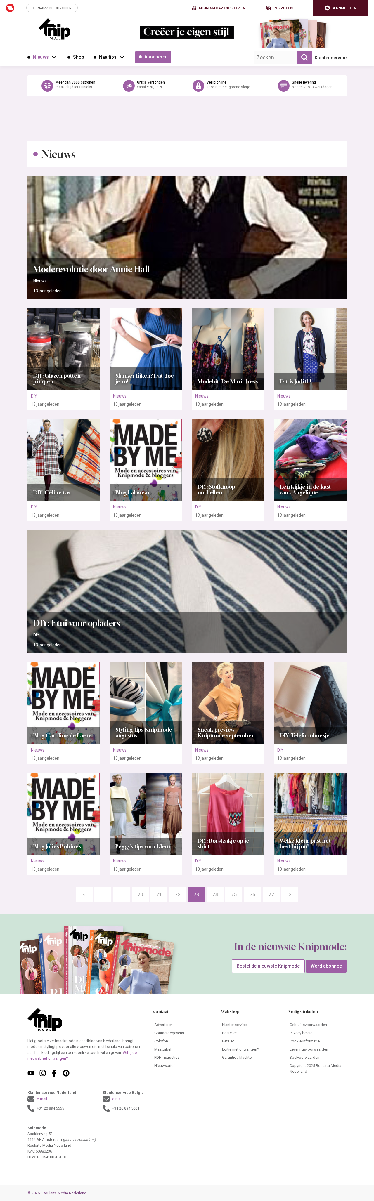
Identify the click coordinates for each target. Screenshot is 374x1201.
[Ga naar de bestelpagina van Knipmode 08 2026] (276, 36)
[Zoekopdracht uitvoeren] (304, 57)
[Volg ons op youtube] (30, 1073)
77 (271, 894)
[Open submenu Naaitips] (122, 57)
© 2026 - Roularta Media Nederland (56, 1193)
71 (159, 894)
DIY (34, 396)
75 (234, 894)
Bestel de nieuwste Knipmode (268, 966)
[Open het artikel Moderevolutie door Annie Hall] (187, 237)
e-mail (42, 1099)
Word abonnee (326, 966)
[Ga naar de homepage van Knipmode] (54, 29)
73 (196, 894)
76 (252, 894)
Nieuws (40, 281)
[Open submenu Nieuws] (54, 57)
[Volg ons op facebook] (54, 1073)
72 (178, 894)
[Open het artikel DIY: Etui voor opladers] (187, 591)
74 (215, 894)
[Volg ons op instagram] (42, 1073)
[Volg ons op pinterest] (66, 1073)
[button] (340, 8)
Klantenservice (331, 57)
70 (140, 894)
